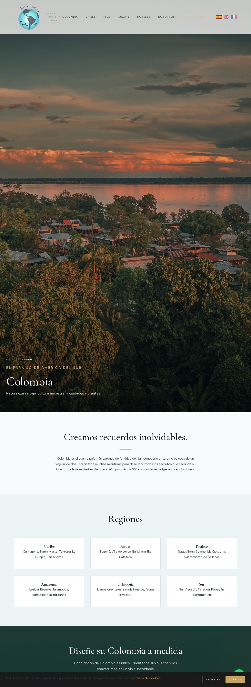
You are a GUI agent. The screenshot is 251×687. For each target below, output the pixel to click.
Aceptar (235, 679)
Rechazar (213, 679)
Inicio (10, 359)
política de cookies (147, 678)
